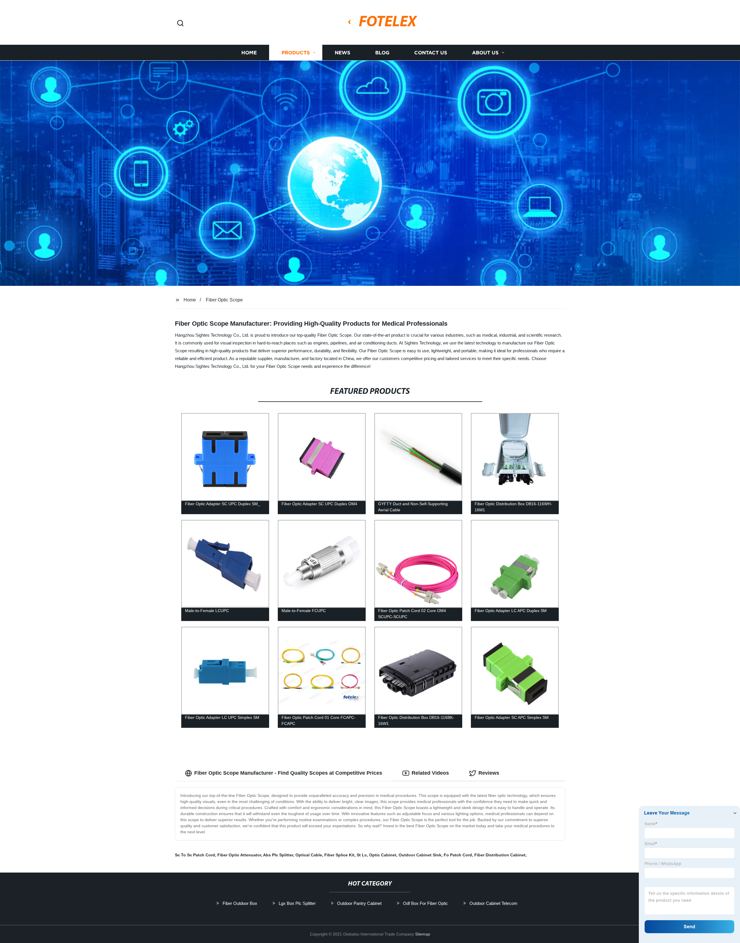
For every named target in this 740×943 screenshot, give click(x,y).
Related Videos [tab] (430, 773)
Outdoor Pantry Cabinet (359, 903)
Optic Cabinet (382, 855)
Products (296, 52)
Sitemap (422, 934)
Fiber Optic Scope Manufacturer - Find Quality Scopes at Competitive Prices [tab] (288, 773)
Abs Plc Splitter (278, 855)
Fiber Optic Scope (224, 299)
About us (485, 52)
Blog (382, 52)
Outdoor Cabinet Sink (420, 855)
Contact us (430, 52)
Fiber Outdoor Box (240, 903)
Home (249, 52)
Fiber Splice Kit (339, 855)
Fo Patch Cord (458, 855)
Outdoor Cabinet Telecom (493, 903)
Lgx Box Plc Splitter (297, 903)
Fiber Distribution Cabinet (500, 855)
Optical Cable (308, 855)
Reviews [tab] (488, 773)
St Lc (362, 855)
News (342, 52)
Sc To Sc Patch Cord (195, 855)
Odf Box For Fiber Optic (425, 903)
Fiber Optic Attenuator (239, 855)
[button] (180, 23)
